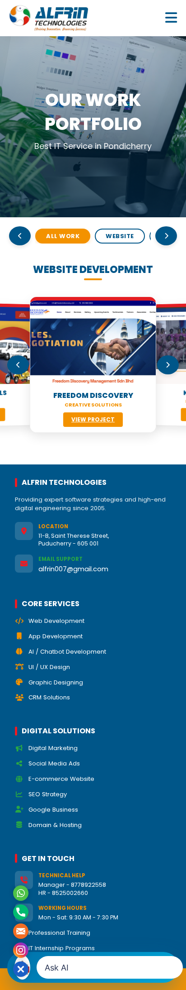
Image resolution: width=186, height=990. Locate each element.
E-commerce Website (61, 779)
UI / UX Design (49, 667)
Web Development (56, 621)
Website (120, 236)
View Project (93, 419)
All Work (62, 236)
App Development (55, 636)
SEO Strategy (47, 794)
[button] (20, 969)
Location (53, 526)
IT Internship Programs (61, 948)
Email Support (60, 559)
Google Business (53, 809)
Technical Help (61, 875)
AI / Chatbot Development (67, 651)
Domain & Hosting (55, 825)
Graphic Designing (55, 682)
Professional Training (59, 932)
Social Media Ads (54, 763)
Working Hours (62, 908)
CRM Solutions (49, 697)
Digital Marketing (53, 748)
